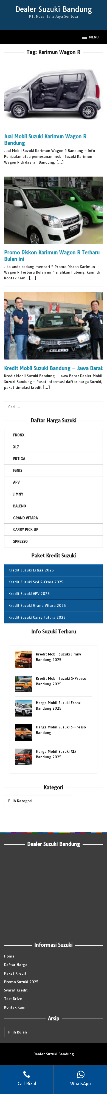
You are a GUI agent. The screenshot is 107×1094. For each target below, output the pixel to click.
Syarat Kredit (16, 990)
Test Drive (13, 998)
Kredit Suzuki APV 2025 (29, 593)
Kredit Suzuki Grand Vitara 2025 (37, 605)
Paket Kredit (15, 973)
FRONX (18, 435)
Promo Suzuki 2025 (21, 982)
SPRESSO (20, 541)
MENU (94, 37)
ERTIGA (19, 459)
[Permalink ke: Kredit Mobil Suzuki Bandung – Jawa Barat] (53, 328)
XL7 (16, 447)
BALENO (19, 506)
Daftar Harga (15, 964)
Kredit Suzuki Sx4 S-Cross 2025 (36, 582)
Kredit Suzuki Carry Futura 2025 (37, 617)
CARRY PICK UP (25, 529)
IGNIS (17, 470)
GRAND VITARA (25, 518)
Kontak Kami (15, 1007)
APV (16, 482)
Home (9, 956)
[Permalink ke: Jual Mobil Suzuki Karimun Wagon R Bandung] (53, 96)
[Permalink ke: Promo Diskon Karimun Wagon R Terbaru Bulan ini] (53, 212)
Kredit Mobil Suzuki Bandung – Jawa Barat (53, 368)
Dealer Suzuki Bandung (53, 9)
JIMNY (18, 494)
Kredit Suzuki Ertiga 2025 (31, 570)
